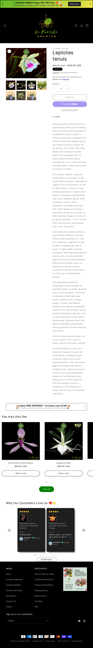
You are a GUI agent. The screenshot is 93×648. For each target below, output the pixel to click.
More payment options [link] (70, 110)
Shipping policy (77, 641)
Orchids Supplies (13, 585)
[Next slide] (83, 530)
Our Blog (38, 601)
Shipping (56, 72)
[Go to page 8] (55, 555)
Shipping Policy (41, 590)
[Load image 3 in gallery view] (31, 85)
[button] (5, 25)
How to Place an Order (44, 574)
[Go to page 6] (49, 555)
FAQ (36, 607)
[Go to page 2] (37, 555)
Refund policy (38, 641)
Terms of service (63, 641)
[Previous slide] (9, 530)
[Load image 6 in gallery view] (21, 95)
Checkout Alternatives (44, 579)
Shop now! (74, 4)
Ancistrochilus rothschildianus (20, 463)
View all (46, 489)
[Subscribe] (47, 621)
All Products (11, 596)
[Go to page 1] (34, 555)
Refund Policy (40, 596)
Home (8, 574)
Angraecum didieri (63, 463)
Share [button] (57, 117)
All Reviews (46, 559)
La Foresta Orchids (23, 641)
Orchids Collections (14, 579)
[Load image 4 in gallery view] (41, 85)
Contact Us (11, 601)
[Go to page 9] (58, 555)
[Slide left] (41, 482)
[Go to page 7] (52, 555)
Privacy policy (50, 641)
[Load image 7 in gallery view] (31, 95)
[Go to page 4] (43, 555)
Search (9, 607)
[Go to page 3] (40, 555)
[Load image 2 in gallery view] (21, 85)
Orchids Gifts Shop (14, 590)
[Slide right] (51, 482)
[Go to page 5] (46, 555)
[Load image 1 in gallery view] (10, 85)
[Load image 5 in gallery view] (10, 95)
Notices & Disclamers (44, 585)
